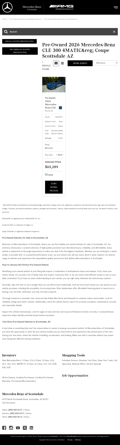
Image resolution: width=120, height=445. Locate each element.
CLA (31, 360)
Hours (27, 410)
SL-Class (38, 364)
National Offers (78, 364)
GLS (14, 364)
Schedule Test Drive (88, 360)
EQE (4, 367)
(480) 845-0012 (15, 410)
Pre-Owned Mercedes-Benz (23, 381)
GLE (9, 364)
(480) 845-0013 (17, 413)
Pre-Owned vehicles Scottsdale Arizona (25, 19)
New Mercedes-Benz (11, 360)
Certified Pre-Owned (25, 377)
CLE (45, 364)
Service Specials (93, 364)
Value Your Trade (105, 360)
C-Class (25, 360)
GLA (52, 360)
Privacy (69, 440)
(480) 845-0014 (15, 417)
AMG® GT (21, 364)
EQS (9, 367)
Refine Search (80, 63)
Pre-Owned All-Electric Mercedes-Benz (20, 51)
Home (4, 19)
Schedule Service (70, 360)
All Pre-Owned (8, 377)
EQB (54, 364)
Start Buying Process (54, 187)
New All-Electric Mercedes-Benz (19, 41)
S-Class (30, 364)
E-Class (38, 360)
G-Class (45, 360)
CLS (50, 364)
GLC (4, 364)
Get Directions (8, 403)
